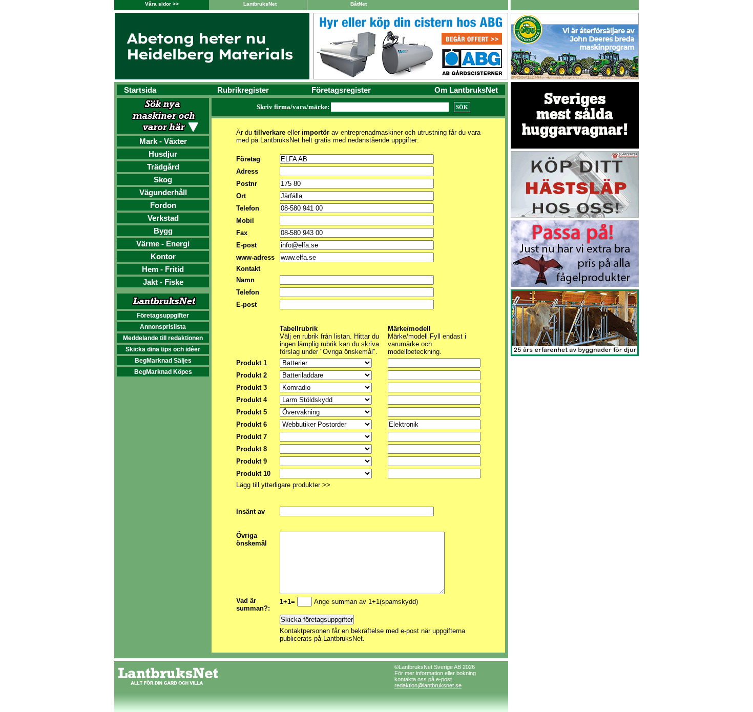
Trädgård (163, 166)
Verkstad (163, 218)
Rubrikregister (243, 90)
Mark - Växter (163, 141)
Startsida (140, 90)
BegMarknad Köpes (163, 371)
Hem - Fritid (163, 269)
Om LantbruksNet (466, 90)
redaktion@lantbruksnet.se (428, 685)
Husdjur (163, 154)
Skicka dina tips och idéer (163, 349)
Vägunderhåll (163, 192)
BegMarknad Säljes (163, 360)
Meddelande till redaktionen (163, 338)
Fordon (163, 205)
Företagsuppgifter (163, 315)
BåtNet (358, 4)
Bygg (163, 230)
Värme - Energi (163, 243)
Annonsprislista (163, 326)
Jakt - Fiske (163, 282)
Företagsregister (341, 90)
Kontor (163, 256)
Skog (163, 179)
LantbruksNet (260, 4)
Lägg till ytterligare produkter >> (283, 485)
